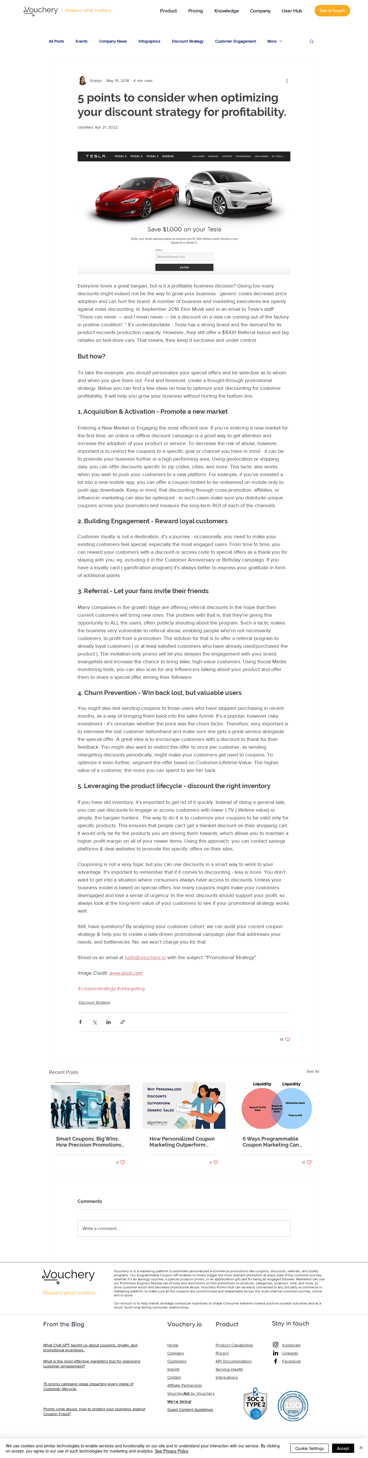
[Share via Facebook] (80, 1022)
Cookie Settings (309, 1448)
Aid (186, 1393)
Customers (177, 1361)
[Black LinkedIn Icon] (275, 1353)
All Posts (56, 41)
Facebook (291, 1361)
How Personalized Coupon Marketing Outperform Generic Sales (182, 1142)
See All (313, 1071)
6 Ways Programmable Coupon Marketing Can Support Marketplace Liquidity (271, 1142)
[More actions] (286, 80)
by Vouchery (202, 1393)
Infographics (149, 41)
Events (82, 41)
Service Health (229, 1369)
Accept (343, 1448)
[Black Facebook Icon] (275, 1361)
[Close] (361, 1448)
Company (175, 1353)
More (272, 41)
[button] (167, 10)
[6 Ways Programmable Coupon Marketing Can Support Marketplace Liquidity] (277, 1105)
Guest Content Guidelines (190, 1409)
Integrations (227, 1377)
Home (173, 1345)
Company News (113, 41)
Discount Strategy (188, 41)
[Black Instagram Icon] (275, 1344)
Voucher (175, 1393)
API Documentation (234, 1361)
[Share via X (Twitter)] (94, 1022)
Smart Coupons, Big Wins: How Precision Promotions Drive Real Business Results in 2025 (90, 1142)
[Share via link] (122, 1022)
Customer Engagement (235, 41)
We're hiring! (179, 1401)
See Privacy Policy (171, 1451)
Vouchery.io (123, 1271)
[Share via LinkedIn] (108, 1022)
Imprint (173, 1369)
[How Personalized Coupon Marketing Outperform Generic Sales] (184, 1105)
